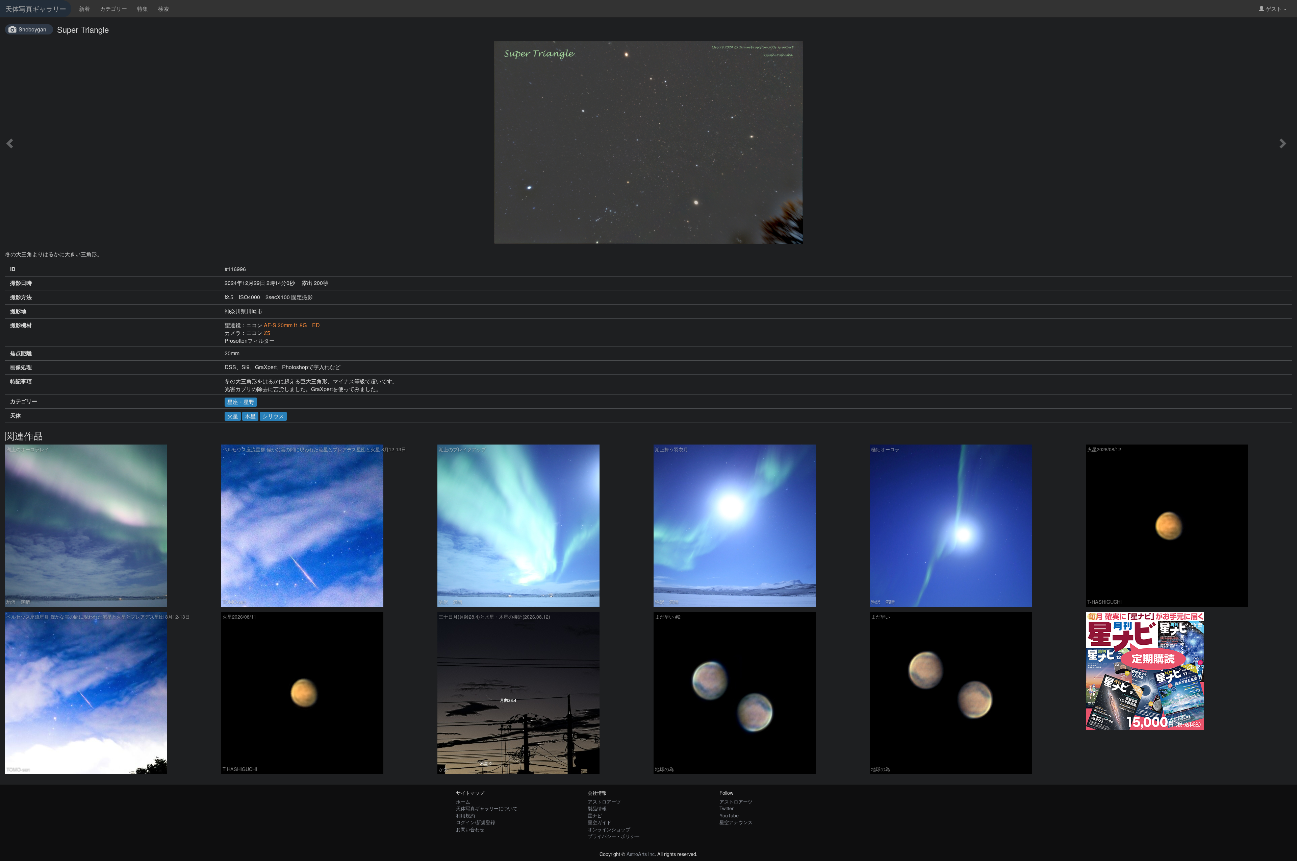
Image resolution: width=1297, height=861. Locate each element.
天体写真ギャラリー (35, 9)
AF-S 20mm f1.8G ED (292, 325)
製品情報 (597, 808)
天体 (15, 415)
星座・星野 (240, 402)
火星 (232, 416)
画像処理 (21, 367)
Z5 (267, 333)
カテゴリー (113, 9)
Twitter (726, 808)
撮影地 (18, 311)
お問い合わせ (470, 829)
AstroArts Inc (641, 853)
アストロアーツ (604, 801)
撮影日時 (21, 283)
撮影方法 (21, 297)
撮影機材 (21, 325)
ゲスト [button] (1273, 9)
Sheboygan (32, 29)
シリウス (273, 416)
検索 (163, 9)
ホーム (463, 801)
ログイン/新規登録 (475, 822)
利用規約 (465, 815)
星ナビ (595, 815)
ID (13, 269)
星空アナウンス (736, 822)
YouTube (729, 815)
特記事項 (21, 381)
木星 (250, 416)
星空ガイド (599, 822)
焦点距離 (21, 353)
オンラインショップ (609, 829)
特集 (142, 9)
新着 (84, 9)
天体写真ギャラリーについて (486, 808)
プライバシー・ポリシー (614, 835)
